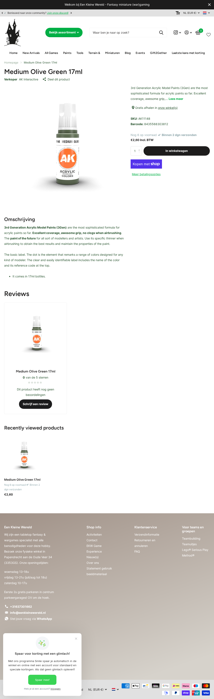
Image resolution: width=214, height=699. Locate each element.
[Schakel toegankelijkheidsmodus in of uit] (178, 13)
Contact (92, 540)
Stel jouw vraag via (31, 618)
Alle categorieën (31, 53)
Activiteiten (94, 534)
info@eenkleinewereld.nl (28, 612)
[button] (2, 13)
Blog (128, 53)
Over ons (93, 562)
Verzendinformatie (146, 534)
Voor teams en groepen (193, 529)
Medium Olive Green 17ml (22, 479)
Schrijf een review (35, 404)
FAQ (137, 551)
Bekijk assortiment (62, 32)
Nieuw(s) (93, 557)
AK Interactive (28, 79)
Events (140, 53)
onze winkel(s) (168, 107)
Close (209, 4)
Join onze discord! (57, 12)
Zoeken (161, 32)
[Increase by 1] (140, 147)
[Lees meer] (177, 32)
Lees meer (176, 98)
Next (71, 12)
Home (13, 53)
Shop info (94, 527)
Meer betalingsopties (146, 174)
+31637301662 (21, 606)
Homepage (11, 62)
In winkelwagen (177, 151)
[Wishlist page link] (208, 34)
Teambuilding (191, 538)
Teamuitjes (189, 544)
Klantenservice (145, 527)
